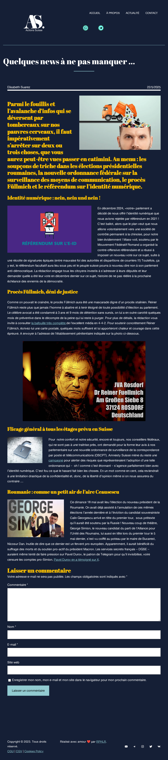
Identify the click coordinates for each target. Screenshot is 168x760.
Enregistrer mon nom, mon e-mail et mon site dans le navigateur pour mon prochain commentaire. (79, 680)
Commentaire (17, 584)
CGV (19, 751)
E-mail (12, 644)
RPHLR (101, 741)
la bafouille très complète (48, 323)
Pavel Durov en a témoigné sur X (76, 559)
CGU (10, 751)
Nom (11, 626)
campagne (56, 460)
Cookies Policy (33, 751)
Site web (13, 662)
